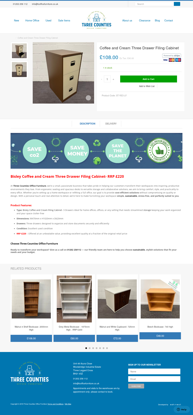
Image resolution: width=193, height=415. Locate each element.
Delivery (111, 123)
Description (87, 123)
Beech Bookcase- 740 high (160, 326)
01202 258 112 (20, 3)
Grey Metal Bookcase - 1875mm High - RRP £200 (74, 328)
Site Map (68, 404)
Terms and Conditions (55, 404)
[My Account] (124, 4)
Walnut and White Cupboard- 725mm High (117, 328)
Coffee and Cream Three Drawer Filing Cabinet (38, 37)
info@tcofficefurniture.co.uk (45, 3)
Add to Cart (148, 78)
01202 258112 (74, 249)
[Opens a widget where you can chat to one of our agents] (181, 409)
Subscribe (136, 386)
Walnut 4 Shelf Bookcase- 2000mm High (31, 328)
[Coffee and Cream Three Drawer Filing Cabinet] (19, 51)
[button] (17, 20)
